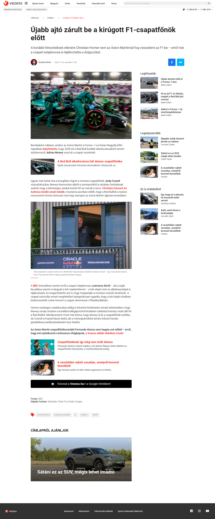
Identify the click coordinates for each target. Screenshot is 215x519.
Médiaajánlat (84, 511)
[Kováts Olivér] (34, 62)
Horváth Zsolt (167, 216)
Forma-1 (51, 18)
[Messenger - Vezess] (180, 62)
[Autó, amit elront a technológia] (149, 213)
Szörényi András (168, 203)
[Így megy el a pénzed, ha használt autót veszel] (149, 198)
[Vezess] (13, 3)
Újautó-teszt (38, 3)
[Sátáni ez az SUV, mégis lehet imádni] (149, 156)
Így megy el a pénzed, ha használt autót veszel (172, 197)
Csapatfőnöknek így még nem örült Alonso (85, 342)
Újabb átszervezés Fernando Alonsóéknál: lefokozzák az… (87, 165)
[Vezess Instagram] (199, 504)
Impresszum (69, 511)
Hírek (67, 3)
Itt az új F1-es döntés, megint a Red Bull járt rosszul (172, 96)
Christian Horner (62, 415)
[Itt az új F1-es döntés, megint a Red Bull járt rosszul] (149, 97)
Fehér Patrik (166, 159)
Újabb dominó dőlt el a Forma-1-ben (172, 80)
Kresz (114, 3)
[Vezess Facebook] (191, 504)
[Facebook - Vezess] (172, 62)
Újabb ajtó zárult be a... (73, 18)
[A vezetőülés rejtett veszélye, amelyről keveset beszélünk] (149, 171)
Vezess (164, 177)
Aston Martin (43, 415)
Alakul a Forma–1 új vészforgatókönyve (171, 111)
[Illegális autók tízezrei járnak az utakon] (149, 142)
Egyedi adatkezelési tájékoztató (130, 511)
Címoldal (35, 18)
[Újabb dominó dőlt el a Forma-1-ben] (149, 82)
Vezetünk (80, 3)
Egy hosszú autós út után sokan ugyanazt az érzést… (84, 369)
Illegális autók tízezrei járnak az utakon (172, 140)
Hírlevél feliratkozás (12, 9)
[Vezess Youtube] (207, 504)
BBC (35, 285)
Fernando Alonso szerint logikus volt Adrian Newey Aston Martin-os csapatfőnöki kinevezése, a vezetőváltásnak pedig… (92, 347)
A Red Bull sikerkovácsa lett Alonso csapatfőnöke (89, 161)
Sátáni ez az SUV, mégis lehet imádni (171, 155)
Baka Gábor (166, 85)
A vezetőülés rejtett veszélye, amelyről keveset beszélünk (171, 170)
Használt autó (98, 3)
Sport (95, 415)
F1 (75, 415)
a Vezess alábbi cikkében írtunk (104, 333)
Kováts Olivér (45, 62)
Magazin (54, 3)
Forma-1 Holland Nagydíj (36, 9)
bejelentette (50, 148)
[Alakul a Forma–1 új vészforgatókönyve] (149, 112)
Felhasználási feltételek (103, 511)
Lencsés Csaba (168, 144)
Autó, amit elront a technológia (170, 212)
